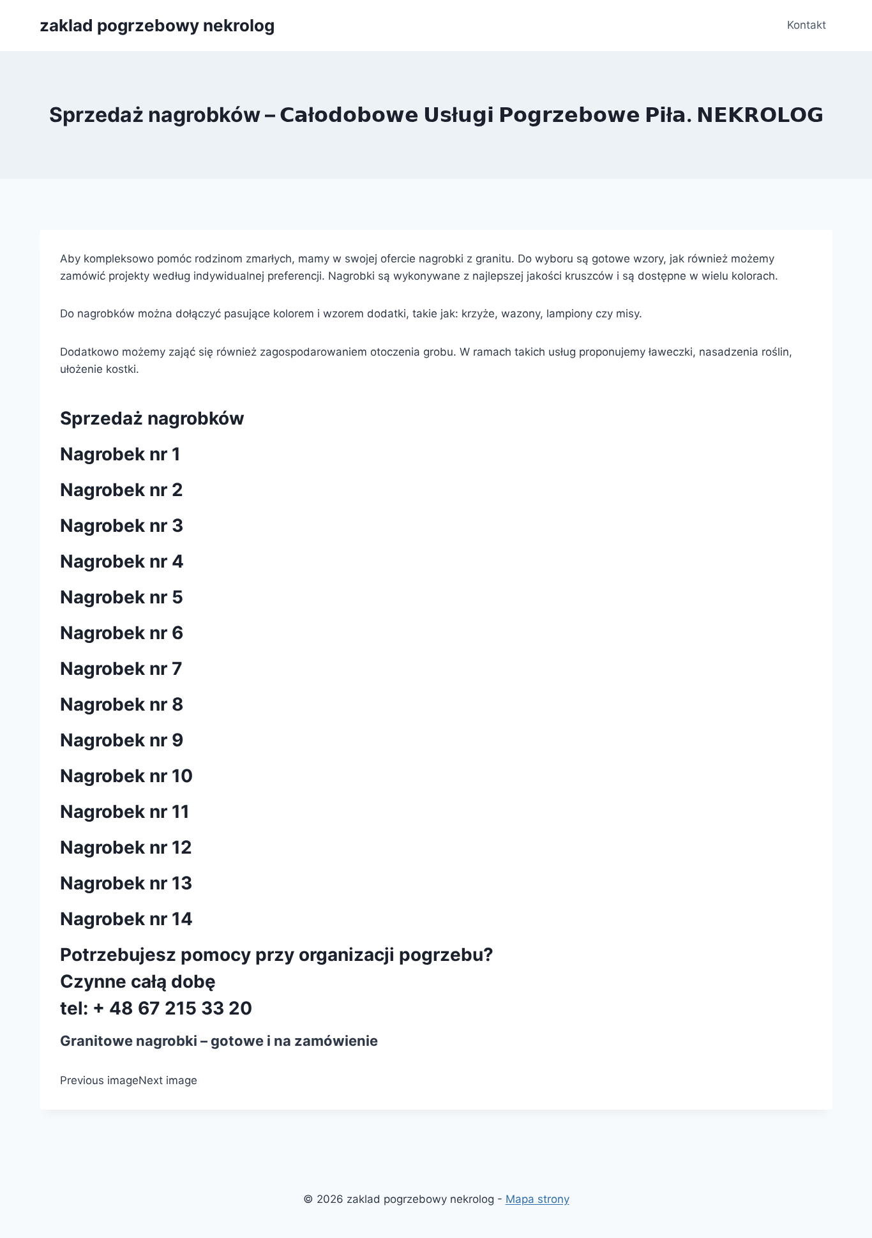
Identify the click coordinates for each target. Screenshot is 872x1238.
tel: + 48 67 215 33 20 (156, 1008)
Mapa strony (537, 1199)
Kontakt (806, 25)
